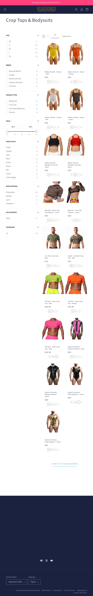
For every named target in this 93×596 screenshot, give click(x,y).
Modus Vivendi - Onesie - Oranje (76, 73)
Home (49, 536)
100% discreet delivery (32, 521)
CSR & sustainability (55, 514)
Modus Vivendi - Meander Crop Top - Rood (75, 165)
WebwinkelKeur (74, 531)
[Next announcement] (88, 2)
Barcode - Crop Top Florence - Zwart (75, 211)
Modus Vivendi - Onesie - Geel (53, 73)
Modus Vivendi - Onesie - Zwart (76, 118)
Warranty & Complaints (31, 541)
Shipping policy (82, 590)
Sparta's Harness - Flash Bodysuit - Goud (53, 441)
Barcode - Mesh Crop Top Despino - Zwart (52, 211)
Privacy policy (57, 590)
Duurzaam (10, 227)
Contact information (80, 593)
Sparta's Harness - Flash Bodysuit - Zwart (76, 393)
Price (8, 121)
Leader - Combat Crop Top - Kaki (75, 257)
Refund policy (46, 590)
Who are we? (52, 509)
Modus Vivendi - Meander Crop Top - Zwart (52, 165)
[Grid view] (43, 36)
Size (7, 35)
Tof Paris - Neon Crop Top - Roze (52, 348)
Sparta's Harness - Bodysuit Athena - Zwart (51, 394)
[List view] (48, 36)
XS (48, 265)
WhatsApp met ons (13, 535)
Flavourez (24, 590)
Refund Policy (32, 534)
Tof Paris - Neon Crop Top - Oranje (75, 302)
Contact (30, 548)
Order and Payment (34, 509)
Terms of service (69, 590)
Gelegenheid (11, 212)
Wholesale (51, 525)
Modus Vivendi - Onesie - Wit (53, 118)
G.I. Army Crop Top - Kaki (52, 257)
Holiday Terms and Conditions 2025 (34, 554)
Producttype (11, 95)
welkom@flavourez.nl (14, 533)
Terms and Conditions (76, 509)
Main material (12, 186)
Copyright (71, 525)
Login (49, 531)
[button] (5, 9)
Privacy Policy (73, 514)
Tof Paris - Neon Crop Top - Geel (52, 302)
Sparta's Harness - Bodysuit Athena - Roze (76, 348)
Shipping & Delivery (34, 514)
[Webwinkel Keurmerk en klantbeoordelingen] (11, 540)
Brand (8, 65)
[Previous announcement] (4, 2)
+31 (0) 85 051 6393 (13, 519)
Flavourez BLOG (53, 542)
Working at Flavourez (55, 520)
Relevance (67, 36)
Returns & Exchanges (35, 528)
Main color (11, 141)
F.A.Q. (70, 520)
